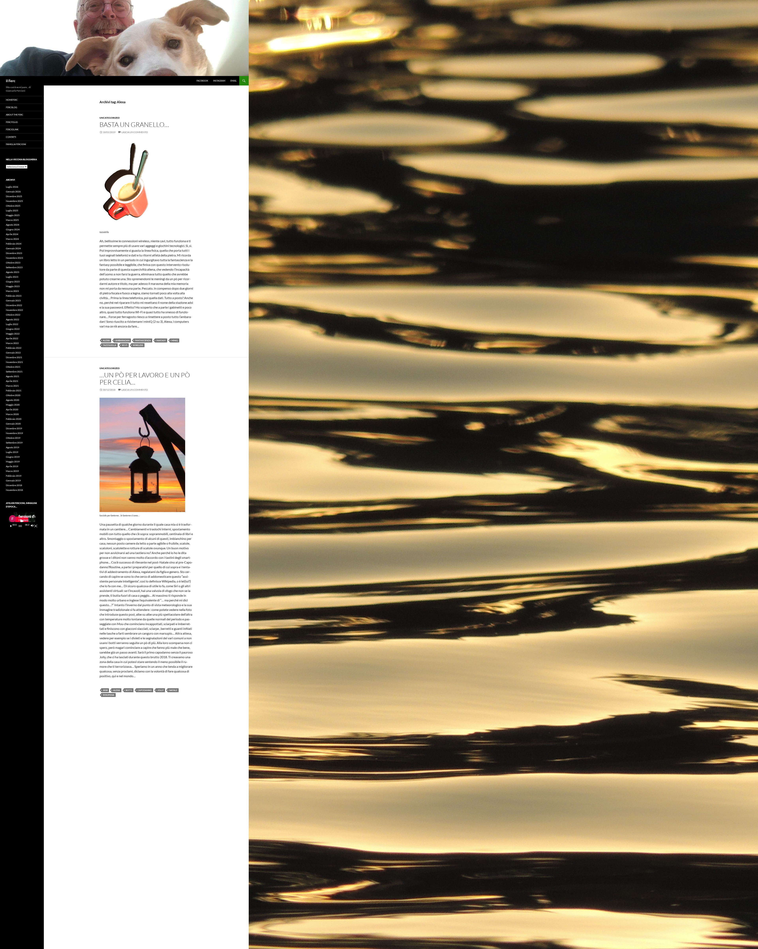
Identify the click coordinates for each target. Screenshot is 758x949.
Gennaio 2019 (13, 480)
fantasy (161, 340)
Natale (173, 690)
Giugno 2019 (13, 456)
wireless (138, 345)
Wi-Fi (124, 345)
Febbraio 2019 (13, 475)
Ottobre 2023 (13, 262)
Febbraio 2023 (13, 295)
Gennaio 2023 (13, 300)
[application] (22, 521)
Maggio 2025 (13, 215)
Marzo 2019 (12, 471)
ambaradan (122, 340)
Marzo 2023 (12, 291)
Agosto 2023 (12, 272)
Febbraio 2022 (13, 347)
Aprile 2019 (12, 466)
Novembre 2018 (14, 490)
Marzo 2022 (12, 343)
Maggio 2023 (13, 286)
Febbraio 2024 (13, 243)
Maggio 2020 (13, 404)
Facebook (202, 80)
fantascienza (143, 340)
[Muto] (32, 526)
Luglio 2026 (12, 186)
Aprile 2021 (12, 381)
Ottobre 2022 (13, 314)
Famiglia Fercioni (16, 144)
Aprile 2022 (12, 338)
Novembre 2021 (14, 362)
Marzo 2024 (12, 238)
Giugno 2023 (13, 281)
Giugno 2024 (13, 229)
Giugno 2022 (13, 328)
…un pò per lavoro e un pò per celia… (144, 378)
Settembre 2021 (14, 371)
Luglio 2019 (12, 452)
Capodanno (145, 690)
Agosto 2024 (12, 224)
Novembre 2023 (14, 257)
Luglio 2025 (12, 210)
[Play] (11, 526)
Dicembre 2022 (14, 305)
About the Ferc (14, 114)
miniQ (174, 340)
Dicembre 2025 (14, 196)
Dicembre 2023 (14, 253)
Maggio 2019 (13, 461)
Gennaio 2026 (13, 191)
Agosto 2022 (12, 319)
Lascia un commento (134, 132)
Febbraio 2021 (13, 390)
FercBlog (11, 107)
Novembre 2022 (14, 310)
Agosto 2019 (12, 447)
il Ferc (10, 81)
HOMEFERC (12, 99)
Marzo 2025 (12, 219)
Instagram (219, 80)
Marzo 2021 (12, 385)
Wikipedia (108, 695)
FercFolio (12, 122)
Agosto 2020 (12, 400)
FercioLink (12, 129)
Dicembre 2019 (14, 428)
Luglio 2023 (12, 276)
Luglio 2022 (12, 324)
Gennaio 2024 (13, 248)
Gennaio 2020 (13, 423)
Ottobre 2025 (13, 205)
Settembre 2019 (14, 442)
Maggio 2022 (13, 333)
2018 (105, 690)
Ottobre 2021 (13, 366)
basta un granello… (134, 124)
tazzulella (109, 345)
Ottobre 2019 (13, 437)
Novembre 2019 (14, 433)
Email (233, 80)
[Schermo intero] (36, 526)
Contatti (11, 137)
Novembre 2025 (14, 201)
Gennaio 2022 (13, 352)
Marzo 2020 (12, 414)
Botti (129, 690)
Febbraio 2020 (13, 418)
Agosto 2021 (12, 376)
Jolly (160, 690)
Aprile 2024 (12, 234)
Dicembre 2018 (14, 485)
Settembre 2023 (14, 267)
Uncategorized (109, 117)
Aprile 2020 (12, 409)
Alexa (106, 340)
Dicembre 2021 (14, 357)
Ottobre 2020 (13, 395)
